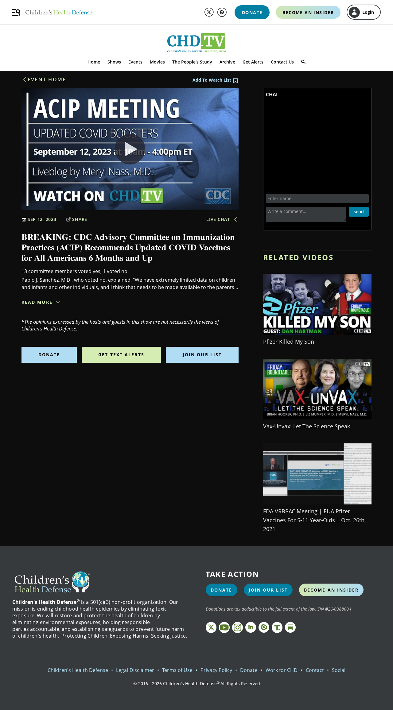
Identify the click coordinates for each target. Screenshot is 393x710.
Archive (227, 62)
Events (135, 62)
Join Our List (202, 354)
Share (79, 219)
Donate (49, 354)
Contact (315, 670)
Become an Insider (331, 590)
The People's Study (192, 62)
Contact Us (282, 62)
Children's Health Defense (78, 670)
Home (94, 62)
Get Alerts (253, 62)
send (359, 211)
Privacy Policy (216, 670)
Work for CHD (282, 670)
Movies (157, 62)
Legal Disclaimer (135, 670)
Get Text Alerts (121, 354)
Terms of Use (177, 670)
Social (338, 670)
